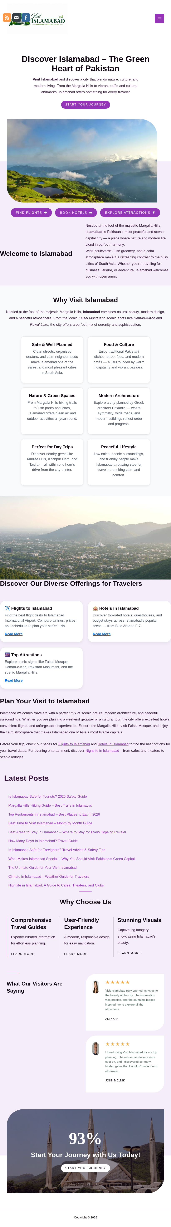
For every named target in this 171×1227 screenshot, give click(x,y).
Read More (14, 634)
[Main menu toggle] (159, 18)
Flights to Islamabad (74, 744)
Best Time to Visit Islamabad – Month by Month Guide (50, 823)
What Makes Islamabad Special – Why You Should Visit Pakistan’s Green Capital (71, 859)
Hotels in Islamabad (113, 744)
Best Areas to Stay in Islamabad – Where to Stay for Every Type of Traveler (67, 832)
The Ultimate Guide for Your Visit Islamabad (42, 868)
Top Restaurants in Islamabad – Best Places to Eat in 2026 (54, 814)
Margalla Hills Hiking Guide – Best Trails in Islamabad (50, 805)
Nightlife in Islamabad (102, 751)
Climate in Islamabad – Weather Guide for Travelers (48, 877)
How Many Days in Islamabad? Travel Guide (43, 841)
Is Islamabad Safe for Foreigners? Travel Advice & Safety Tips (56, 850)
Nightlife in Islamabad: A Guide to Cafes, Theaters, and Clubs (56, 885)
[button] (31, 212)
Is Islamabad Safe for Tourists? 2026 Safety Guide (47, 796)
